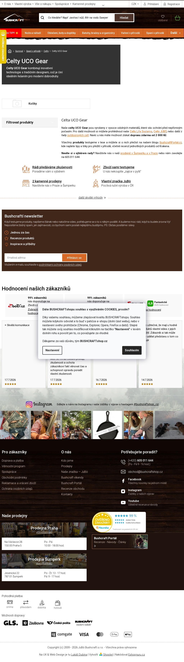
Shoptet (108, 654)
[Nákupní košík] (175, 18)
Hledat (124, 17)
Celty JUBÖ (160, 131)
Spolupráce (62, 4)
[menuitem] (10, 32)
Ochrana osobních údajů (17, 488)
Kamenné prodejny (84, 4)
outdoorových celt (78, 135)
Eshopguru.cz (136, 654)
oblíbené (162, 20)
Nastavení (52, 350)
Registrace (174, 4)
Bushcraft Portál (71, 483)
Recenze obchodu (72, 488)
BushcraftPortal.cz (171, 142)
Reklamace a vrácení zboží (19, 483)
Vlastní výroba (23, 4)
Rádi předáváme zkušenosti (52, 167)
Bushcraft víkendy (72, 477)
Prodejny (66, 466)
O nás (7, 4)
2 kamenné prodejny (47, 181)
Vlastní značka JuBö (116, 181)
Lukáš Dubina (79, 654)
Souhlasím (132, 350)
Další (174, 33)
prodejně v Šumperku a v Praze (139, 153)
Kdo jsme (67, 460)
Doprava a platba (13, 460)
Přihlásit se (74, 257)
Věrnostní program (13, 466)
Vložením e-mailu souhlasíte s (43, 264)
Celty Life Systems (141, 131)
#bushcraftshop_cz (146, 404)
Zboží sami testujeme (118, 167)
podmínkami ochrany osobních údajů (60, 264)
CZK (134, 4)
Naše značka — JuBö (74, 472)
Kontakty (67, 494)
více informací (44, 532)
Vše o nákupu (43, 4)
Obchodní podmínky (14, 477)
